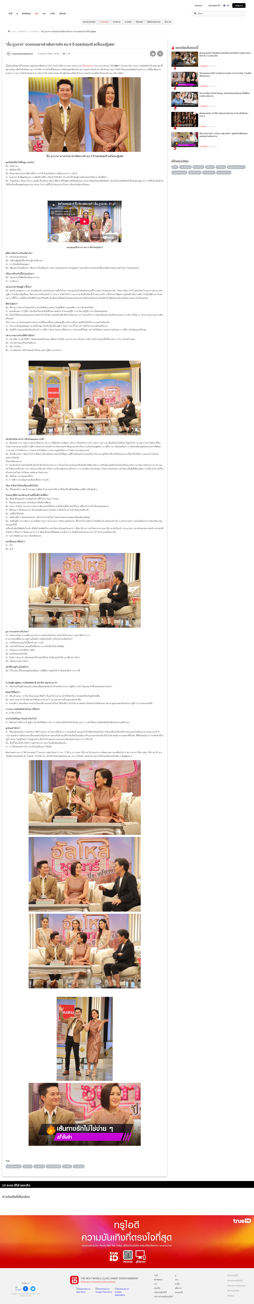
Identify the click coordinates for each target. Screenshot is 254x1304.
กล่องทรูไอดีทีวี (160, 1292)
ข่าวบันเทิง (104, 21)
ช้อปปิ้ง (157, 1288)
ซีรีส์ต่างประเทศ (153, 21)
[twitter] (33, 1288)
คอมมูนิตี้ (179, 1292)
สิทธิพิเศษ (26, 13)
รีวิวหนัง (139, 21)
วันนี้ (10, 13)
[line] (18, 1288)
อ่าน (36, 13)
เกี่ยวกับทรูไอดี (232, 1275)
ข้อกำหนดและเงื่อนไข (235, 1280)
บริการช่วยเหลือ (233, 1290)
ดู (17, 13)
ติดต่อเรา (230, 1296)
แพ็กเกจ (178, 1288)
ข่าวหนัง (128, 21)
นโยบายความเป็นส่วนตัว (236, 1285)
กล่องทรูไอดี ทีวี (214, 5)
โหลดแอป (198, 5)
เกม (44, 13)
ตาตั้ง (52, 13)
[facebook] (25, 1288)
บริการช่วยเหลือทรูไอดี (163, 1296)
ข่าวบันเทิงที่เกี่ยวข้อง (16, 1196)
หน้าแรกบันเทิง (89, 21)
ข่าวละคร (116, 21)
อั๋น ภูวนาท (88, 66)
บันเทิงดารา (22, 31)
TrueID (16, 5)
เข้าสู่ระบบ (239, 5)
